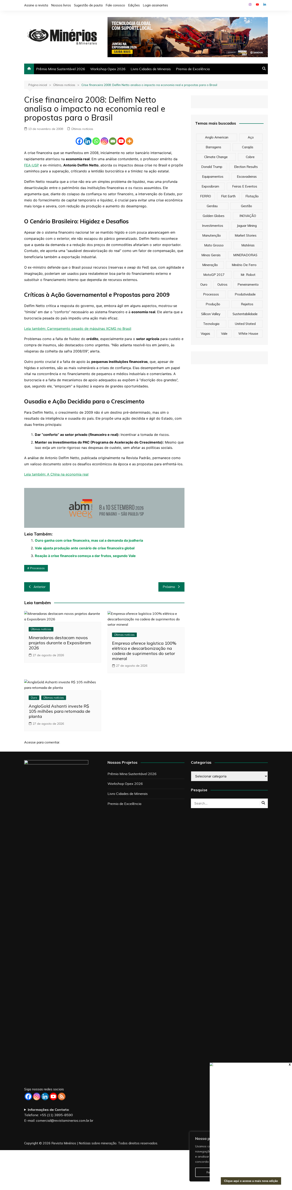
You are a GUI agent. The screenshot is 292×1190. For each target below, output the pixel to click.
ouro (203, 284)
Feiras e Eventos (244, 186)
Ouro (34, 697)
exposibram (210, 186)
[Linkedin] (87, 141)
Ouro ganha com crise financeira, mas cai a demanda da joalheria (89, 540)
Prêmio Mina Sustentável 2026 (60, 69)
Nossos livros (61, 5)
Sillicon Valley (210, 314)
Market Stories (246, 235)
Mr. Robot (248, 275)
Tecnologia (211, 324)
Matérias (248, 245)
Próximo (169, 587)
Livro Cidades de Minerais (151, 69)
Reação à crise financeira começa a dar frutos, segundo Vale (85, 556)
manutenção (211, 235)
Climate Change (216, 157)
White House (248, 334)
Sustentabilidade (245, 314)
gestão (246, 206)
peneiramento (248, 284)
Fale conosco (115, 5)
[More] (129, 141)
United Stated (245, 324)
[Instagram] (104, 141)
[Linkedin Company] (45, 1096)
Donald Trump (211, 167)
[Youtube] (121, 141)
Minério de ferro (244, 265)
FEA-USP (31, 165)
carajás (247, 147)
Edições (134, 5)
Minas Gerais (211, 255)
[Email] (113, 141)
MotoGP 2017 (213, 275)
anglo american (216, 137)
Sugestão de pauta (88, 5)
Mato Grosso (214, 245)
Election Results (246, 167)
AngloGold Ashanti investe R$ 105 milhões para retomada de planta (59, 711)
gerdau (212, 206)
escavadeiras (247, 177)
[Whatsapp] (96, 141)
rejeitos (247, 304)
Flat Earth (228, 196)
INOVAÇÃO (247, 216)
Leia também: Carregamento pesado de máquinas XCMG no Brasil (77, 328)
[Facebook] (79, 141)
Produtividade (245, 294)
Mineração (210, 265)
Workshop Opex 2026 (107, 69)
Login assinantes (155, 5)
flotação (252, 196)
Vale (224, 334)
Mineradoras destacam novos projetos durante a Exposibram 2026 (60, 642)
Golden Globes (213, 216)
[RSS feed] (61, 1096)
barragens (213, 147)
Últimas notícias (82, 129)
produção (213, 304)
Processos (37, 568)
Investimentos (212, 226)
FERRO (205, 196)
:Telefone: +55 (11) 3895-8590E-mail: (58, 1115)
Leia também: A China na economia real (56, 474)
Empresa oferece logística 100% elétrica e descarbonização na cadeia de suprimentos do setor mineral (144, 650)
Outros (222, 284)
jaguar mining (247, 226)
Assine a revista (36, 5)
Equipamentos (212, 177)
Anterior (40, 587)
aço (251, 137)
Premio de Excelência (193, 69)
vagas (205, 334)
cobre (250, 157)
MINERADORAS (245, 255)
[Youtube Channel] (53, 1096)
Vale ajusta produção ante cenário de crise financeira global (84, 548)
